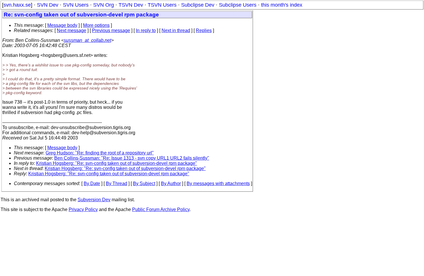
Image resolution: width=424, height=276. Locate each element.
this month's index (281, 5)
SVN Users (76, 5)
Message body (62, 25)
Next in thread (176, 30)
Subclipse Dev (197, 5)
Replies (204, 30)
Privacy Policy (83, 209)
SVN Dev (47, 5)
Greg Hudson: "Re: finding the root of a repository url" (100, 152)
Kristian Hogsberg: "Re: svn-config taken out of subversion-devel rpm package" (116, 163)
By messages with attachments (218, 183)
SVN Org (103, 5)
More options (96, 25)
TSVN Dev (131, 5)
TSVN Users (162, 5)
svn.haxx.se (17, 5)
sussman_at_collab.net (87, 40)
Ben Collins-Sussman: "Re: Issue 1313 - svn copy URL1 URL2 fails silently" (131, 158)
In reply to (146, 30)
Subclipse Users (237, 5)
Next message (71, 30)
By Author (171, 183)
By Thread (116, 183)
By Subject (144, 183)
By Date (92, 183)
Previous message (111, 30)
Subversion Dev (94, 199)
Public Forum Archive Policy (161, 209)
